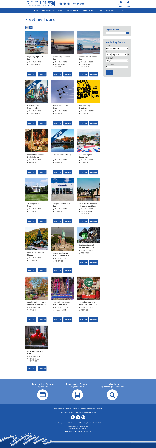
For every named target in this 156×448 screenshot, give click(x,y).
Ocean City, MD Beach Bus (88, 58)
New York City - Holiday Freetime (36, 352)
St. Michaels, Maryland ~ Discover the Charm (88, 205)
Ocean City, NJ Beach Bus (61, 58)
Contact (121, 10)
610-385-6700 (73, 428)
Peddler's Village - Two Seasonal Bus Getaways (36, 303)
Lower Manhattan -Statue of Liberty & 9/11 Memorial (61, 254)
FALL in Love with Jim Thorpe (35, 254)
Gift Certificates (88, 10)
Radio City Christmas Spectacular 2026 (61, 303)
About (100, 10)
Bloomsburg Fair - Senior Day (86, 156)
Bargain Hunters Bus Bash (61, 205)
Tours (60, 10)
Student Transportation (88, 408)
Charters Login (121, 5)
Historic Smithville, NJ (62, 155)
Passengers (110, 64)
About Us (68, 408)
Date (107, 52)
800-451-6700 (72, 426)
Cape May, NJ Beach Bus (35, 58)
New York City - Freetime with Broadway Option (34, 107)
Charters (35, 10)
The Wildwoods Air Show (60, 107)
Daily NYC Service (72, 10)
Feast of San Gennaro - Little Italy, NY (36, 156)
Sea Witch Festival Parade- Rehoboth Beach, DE (86, 246)
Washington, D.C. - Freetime (34, 205)
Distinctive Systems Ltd (89, 412)
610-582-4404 (83, 428)
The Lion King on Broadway (86, 107)
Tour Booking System (66, 412)
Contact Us (76, 408)
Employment (110, 10)
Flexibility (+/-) (110, 58)
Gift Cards (99, 408)
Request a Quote (48, 10)
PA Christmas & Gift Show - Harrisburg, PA (88, 303)
